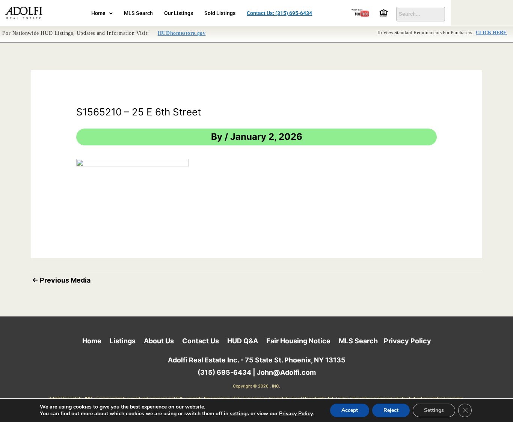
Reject (390, 410)
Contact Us (200, 341)
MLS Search (138, 13)
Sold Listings (219, 13)
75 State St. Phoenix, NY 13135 (295, 360)
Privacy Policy (407, 341)
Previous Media (61, 280)
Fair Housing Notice (298, 341)
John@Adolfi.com (286, 372)
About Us (159, 341)
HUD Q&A (242, 341)
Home (98, 13)
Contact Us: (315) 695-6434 (279, 13)
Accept (349, 410)
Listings (123, 341)
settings (239, 413)
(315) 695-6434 (224, 372)
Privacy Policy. (296, 413)
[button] (102, 13)
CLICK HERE (491, 32)
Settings (434, 410)
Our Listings (178, 13)
